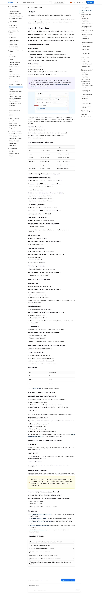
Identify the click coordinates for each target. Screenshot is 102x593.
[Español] (71, 2)
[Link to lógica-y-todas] (26, 283)
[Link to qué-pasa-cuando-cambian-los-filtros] (26, 392)
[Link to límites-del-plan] (26, 367)
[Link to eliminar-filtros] (26, 411)
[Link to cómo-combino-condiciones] (26, 279)
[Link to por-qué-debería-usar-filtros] (26, 28)
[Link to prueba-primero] (26, 453)
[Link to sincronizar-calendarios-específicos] (26, 177)
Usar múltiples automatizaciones (38, 530)
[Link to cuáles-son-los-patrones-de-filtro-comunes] (26, 173)
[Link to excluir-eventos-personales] (26, 204)
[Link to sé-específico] (26, 444)
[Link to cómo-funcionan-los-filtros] (26, 44)
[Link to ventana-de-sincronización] (26, 352)
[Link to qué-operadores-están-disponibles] (26, 142)
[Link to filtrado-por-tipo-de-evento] (26, 266)
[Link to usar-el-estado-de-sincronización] (26, 417)
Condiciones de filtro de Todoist (38, 518)
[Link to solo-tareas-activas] (26, 235)
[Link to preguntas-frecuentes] (26, 536)
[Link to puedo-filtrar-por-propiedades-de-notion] (26, 491)
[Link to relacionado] (26, 511)
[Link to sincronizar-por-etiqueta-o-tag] (26, 217)
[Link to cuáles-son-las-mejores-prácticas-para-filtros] (26, 440)
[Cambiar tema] (74, 2)
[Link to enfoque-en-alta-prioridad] (26, 248)
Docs (17, 2)
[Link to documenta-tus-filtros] (26, 461)
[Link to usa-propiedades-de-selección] (26, 470)
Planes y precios (37, 388)
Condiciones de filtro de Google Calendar (40, 514)
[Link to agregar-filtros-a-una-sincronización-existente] (26, 396)
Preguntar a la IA (60, 2)
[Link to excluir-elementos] (26, 326)
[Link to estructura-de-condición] (26, 126)
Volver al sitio (81, 2)
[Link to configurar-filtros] (26, 63)
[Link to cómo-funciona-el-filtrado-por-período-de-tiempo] (26, 345)
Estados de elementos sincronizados (39, 525)
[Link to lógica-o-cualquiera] (26, 306)
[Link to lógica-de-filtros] (26, 48)
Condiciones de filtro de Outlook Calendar (41, 521)
